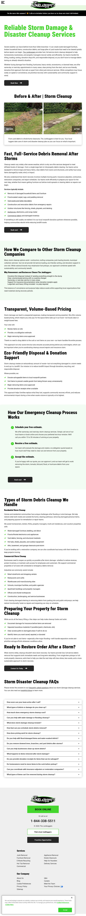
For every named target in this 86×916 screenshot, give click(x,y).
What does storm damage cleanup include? (24, 723)
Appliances (12, 212)
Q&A (45, 878)
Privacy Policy (22, 886)
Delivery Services (50, 863)
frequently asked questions (39, 688)
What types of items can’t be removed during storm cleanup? (31, 774)
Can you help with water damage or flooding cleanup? (28, 718)
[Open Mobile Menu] (3, 2)
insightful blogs (26, 690)
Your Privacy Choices (52, 886)
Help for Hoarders (50, 861)
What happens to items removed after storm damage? (28, 754)
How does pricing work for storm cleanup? (24, 733)
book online (30, 434)
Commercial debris (14, 216)
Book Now (14, 83)
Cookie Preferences (63, 902)
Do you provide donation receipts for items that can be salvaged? (33, 759)
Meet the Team (49, 884)
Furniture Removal (23, 858)
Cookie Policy (9, 905)
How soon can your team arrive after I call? (24, 702)
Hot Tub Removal (23, 863)
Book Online (43, 809)
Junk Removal (22, 855)
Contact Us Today (17, 668)
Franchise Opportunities (43, 840)
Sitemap (20, 889)
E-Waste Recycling (23, 861)
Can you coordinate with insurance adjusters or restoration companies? (35, 769)
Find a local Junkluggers (43, 832)
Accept (65, 910)
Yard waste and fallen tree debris (20, 201)
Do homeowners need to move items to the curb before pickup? (32, 764)
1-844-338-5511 (43, 821)
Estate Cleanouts (50, 858)
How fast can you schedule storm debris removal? (27, 728)
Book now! (14, 230)
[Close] (71, 897)
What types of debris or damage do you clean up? (26, 707)
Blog (18, 881)
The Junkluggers (29, 52)
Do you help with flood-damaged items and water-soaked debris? (32, 738)
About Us (20, 878)
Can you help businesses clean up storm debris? (26, 749)
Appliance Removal (51, 855)
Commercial (21, 866)
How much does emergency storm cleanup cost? (26, 712)
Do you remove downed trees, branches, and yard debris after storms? (35, 743)
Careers (47, 881)
